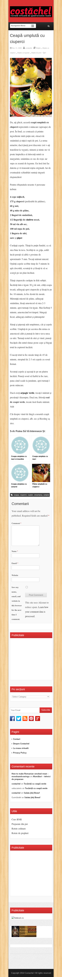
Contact (16, 739)
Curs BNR (17, 819)
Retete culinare (19, 828)
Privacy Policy (19, 753)
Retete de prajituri (20, 833)
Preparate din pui (20, 823)
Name (15, 551)
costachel (29, 48)
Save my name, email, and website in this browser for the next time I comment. (17, 603)
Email (15, 563)
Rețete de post (36, 52)
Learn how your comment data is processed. (36, 611)
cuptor (30, 495)
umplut (46, 495)
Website (15, 575)
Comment (16, 523)
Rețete (38, 48)
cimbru (29, 219)
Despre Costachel (21, 744)
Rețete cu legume (23, 52)
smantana (38, 495)
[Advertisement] (37, 660)
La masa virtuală (20, 748)
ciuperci (23, 495)
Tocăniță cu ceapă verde (35, 784)
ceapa (16, 495)
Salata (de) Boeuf (32, 793)
